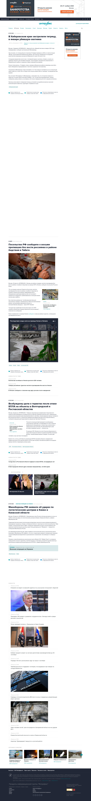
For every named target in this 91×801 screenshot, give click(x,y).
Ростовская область (16, 446)
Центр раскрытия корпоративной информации (42, 792)
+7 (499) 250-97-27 (54, 780)
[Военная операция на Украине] (30, 758)
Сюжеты (61, 28)
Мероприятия (51, 770)
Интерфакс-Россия (30, 19)
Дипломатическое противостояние (44, 760)
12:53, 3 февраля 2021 (18, 33)
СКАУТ (10, 791)
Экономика (28, 28)
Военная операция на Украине (24, 504)
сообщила (13, 121)
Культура (39, 28)
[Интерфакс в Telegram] (35, 795)
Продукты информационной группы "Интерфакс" (28, 784)
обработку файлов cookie (65, 778)
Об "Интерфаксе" (14, 19)
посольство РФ (24, 365)
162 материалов (72, 763)
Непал (10, 365)
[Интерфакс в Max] (41, 795)
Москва (45, 28)
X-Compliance (11, 789)
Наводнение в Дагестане (72, 760)
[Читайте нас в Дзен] (33, 795)
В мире (22, 28)
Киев (18, 554)
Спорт (34, 28)
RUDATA (34, 791)
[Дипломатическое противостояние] (45, 758)
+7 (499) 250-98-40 (45, 780)
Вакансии (34, 770)
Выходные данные (70, 794)
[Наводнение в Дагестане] (75, 758)
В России (16, 28)
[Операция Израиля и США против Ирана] (16, 758)
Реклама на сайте (42, 770)
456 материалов (57, 761)
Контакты (11, 770)
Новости (55, 28)
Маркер (10, 792)
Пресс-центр (27, 770)
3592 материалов (13, 763)
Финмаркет (37, 19)
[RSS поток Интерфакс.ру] (39, 795)
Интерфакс (45, 23)
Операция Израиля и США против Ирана (15, 761)
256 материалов (42, 763)
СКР (10, 446)
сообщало (31, 314)
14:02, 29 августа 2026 (18, 104)
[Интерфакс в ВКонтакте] (37, 795)
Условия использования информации (74, 792)
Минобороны (12, 554)
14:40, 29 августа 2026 (17, 241)
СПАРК (10, 788)
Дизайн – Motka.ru (70, 795)
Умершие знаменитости (60, 759)
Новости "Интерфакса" (37, 788)
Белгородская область (28, 446)
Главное (11, 28)
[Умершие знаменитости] (60, 758)
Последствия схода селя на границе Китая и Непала (29, 321)
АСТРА (10, 793)
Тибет (18, 365)
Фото (66, 28)
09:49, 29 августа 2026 (19, 400)
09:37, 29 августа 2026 (37, 503)
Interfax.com (21, 19)
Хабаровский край (13, 87)
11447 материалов (28, 763)
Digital (50, 28)
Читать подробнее (49, 307)
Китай (14, 365)
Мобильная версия (5, 19)
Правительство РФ (13, 172)
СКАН (34, 789)
